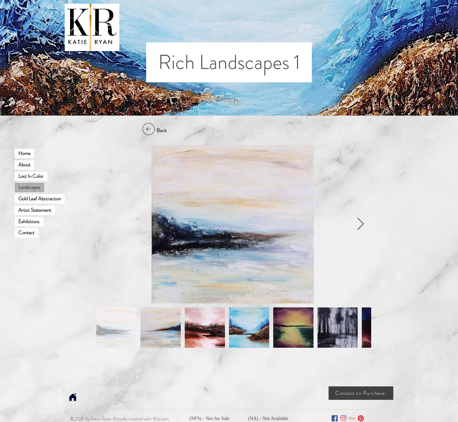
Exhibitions (29, 221)
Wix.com (161, 418)
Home (24, 153)
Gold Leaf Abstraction (39, 198)
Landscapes (29, 187)
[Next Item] (360, 224)
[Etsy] (352, 418)
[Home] (72, 397)
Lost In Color (31, 176)
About (24, 164)
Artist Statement (34, 210)
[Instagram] (343, 418)
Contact (26, 232)
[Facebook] (335, 418)
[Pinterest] (361, 418)
